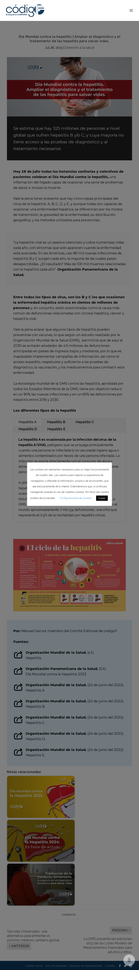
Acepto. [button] (102, 498)
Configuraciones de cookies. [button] (75, 498)
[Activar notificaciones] (129, 960)
